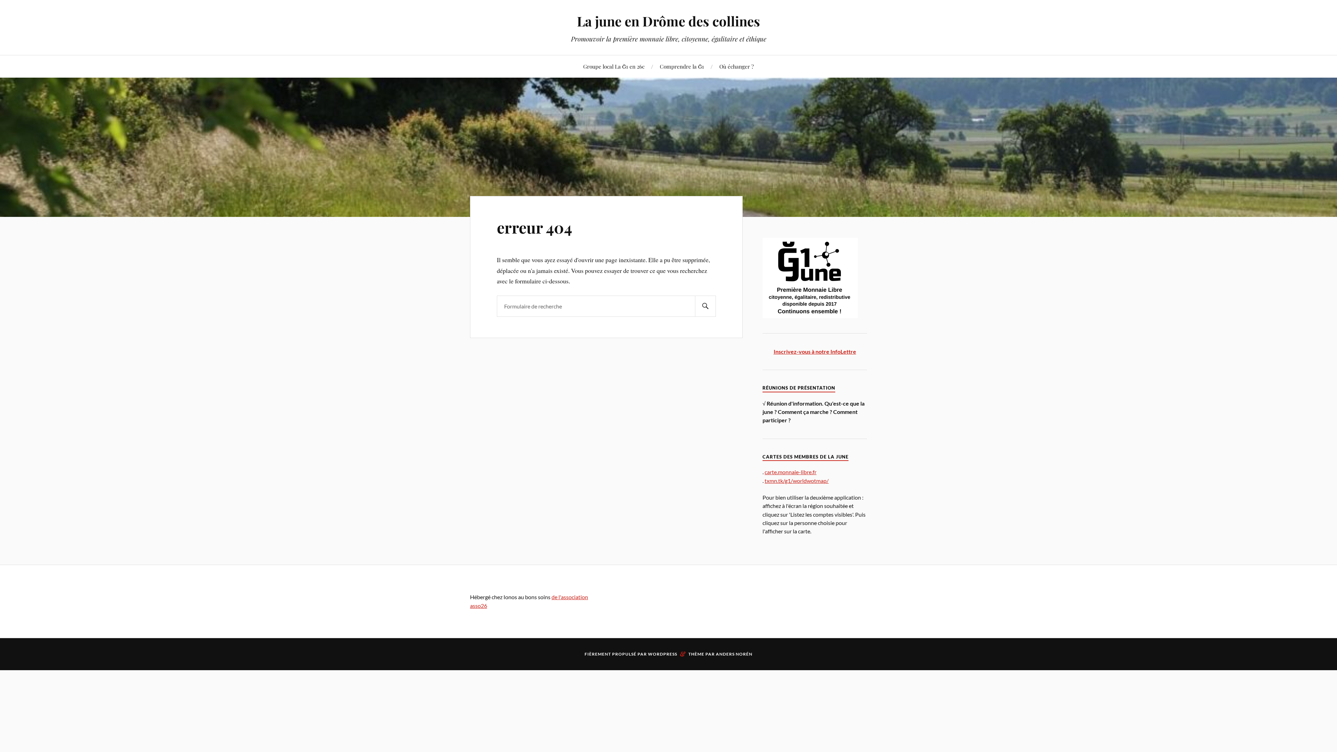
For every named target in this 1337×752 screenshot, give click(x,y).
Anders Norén (734, 654)
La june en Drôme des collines (668, 21)
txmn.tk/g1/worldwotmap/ (797, 480)
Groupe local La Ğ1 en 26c (613, 66)
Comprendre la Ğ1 (682, 66)
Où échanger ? (736, 66)
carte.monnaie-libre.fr (790, 472)
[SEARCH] (705, 306)
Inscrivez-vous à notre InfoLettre (815, 351)
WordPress (662, 654)
